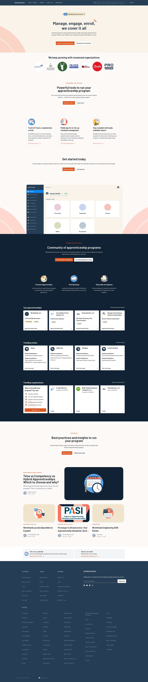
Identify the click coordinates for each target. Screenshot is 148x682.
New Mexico (68, 649)
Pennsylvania (90, 633)
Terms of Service (64, 586)
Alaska (24, 618)
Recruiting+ (26, 582)
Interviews (44, 600)
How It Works (27, 591)
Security (61, 595)
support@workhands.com (89, 556)
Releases (43, 595)
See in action (97, 143)
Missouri (67, 622)
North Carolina (70, 658)
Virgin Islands (111, 627)
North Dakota (69, 663)
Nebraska (67, 631)
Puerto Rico (89, 637)
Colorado (25, 640)
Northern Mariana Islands (92, 614)
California (59, 348)
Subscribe (122, 581)
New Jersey (68, 645)
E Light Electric (61, 388)
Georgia (25, 658)
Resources (44, 577)
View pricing (80, 169)
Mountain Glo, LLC (88, 313)
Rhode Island (90, 642)
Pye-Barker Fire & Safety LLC (62, 314)
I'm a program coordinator (64, 259)
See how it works (33, 143)
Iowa (44, 631)
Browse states (120, 342)
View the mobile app (67, 143)
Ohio (86, 619)
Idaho (45, 618)
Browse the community (84, 43)
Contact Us (62, 600)
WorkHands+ (26, 577)
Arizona (25, 627)
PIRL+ (24, 586)
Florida (25, 654)
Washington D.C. (112, 636)
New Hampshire (69, 640)
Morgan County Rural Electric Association (115, 314)
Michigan (85, 348)
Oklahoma (88, 624)
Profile (52, 411)
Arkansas (25, 631)
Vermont (109, 618)
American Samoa (28, 622)
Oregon (88, 628)
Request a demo (69, 103)
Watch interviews (79, 453)
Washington (110, 631)
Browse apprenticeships (118, 307)
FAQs (41, 582)
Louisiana (46, 645)
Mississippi (68, 618)
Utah (108, 613)
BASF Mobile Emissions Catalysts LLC (89, 389)
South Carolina (113, 348)
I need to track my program (65, 43)
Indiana (46, 627)
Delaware (25, 649)
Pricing (24, 595)
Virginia (109, 622)
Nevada (66, 636)
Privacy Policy (63, 591)
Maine (45, 649)
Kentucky (46, 640)
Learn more (80, 103)
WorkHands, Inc (36, 313)
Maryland (46, 654)
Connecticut (26, 645)
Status (24, 600)
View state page (29, 368)
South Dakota (90, 651)
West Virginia (111, 640)
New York (67, 654)
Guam (24, 663)
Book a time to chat (36, 556)
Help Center (44, 591)
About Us (61, 577)
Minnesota (68, 613)
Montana (67, 627)
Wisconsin (110, 645)
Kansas (45, 636)
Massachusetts (48, 658)
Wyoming (109, 649)
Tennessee (89, 656)
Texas (33, 348)
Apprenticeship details (31, 328)
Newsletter (44, 586)
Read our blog (67, 453)
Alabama (25, 613)
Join (59, 582)
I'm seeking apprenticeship (83, 259)
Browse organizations (118, 382)
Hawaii (45, 613)
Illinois (46, 622)
